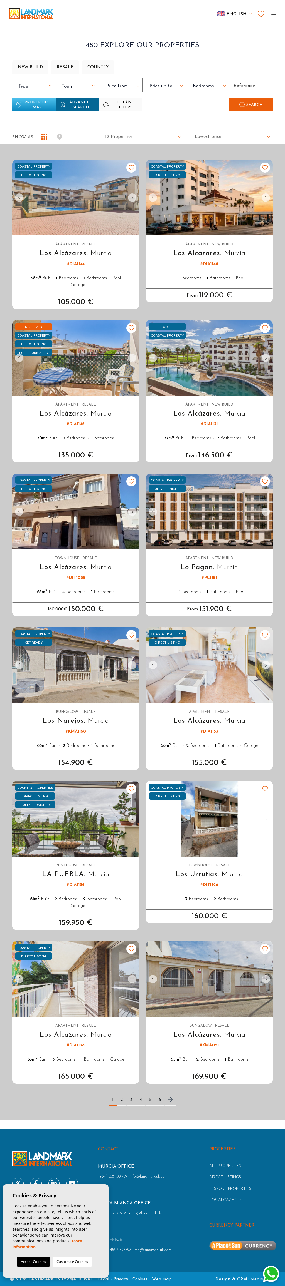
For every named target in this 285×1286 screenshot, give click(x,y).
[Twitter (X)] (18, 1183)
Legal (103, 1279)
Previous (17, 198)
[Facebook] (36, 1183)
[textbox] (35, 86)
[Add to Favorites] (131, 168)
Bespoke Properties (230, 1189)
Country (98, 67)
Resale (65, 67)
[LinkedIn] (54, 1183)
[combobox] (34, 85)
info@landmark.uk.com (149, 1177)
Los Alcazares (225, 1200)
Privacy (121, 1279)
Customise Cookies (72, 1261)
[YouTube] (72, 1183)
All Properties (225, 1166)
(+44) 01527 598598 (114, 1250)
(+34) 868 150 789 (112, 1177)
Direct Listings (225, 1177)
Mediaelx (259, 1279)
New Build (30, 67)
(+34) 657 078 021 (113, 1213)
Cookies (140, 1279)
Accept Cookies (33, 1261)
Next (133, 198)
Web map (161, 1279)
